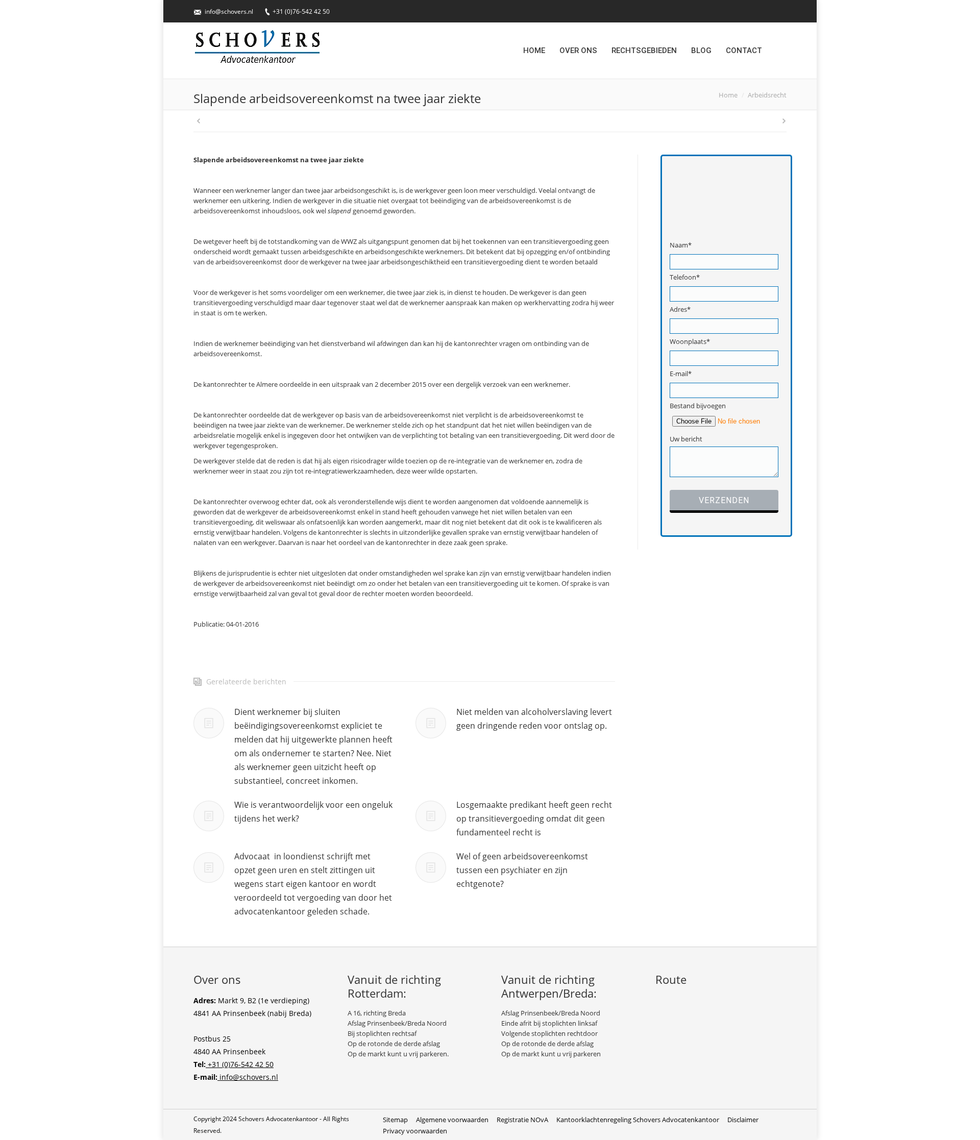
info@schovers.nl (229, 11)
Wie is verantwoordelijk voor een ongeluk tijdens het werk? (313, 811)
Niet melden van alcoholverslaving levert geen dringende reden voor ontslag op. (534, 718)
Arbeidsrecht (767, 95)
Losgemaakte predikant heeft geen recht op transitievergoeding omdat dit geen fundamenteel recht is (534, 818)
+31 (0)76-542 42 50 (301, 11)
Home (728, 95)
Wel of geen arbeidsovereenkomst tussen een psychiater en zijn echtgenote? (522, 870)
